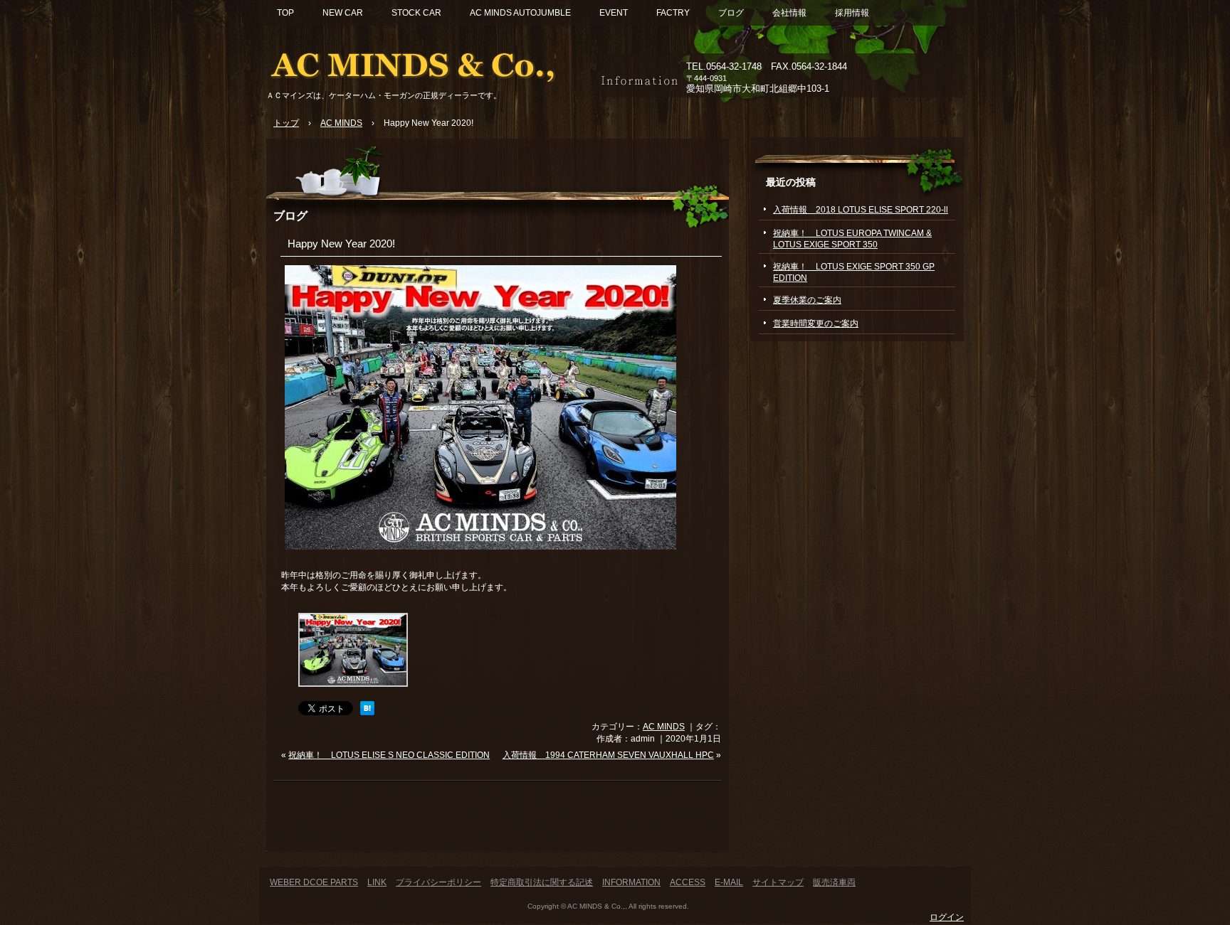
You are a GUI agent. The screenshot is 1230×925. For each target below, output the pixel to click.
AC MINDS (664, 727)
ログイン (947, 917)
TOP (285, 13)
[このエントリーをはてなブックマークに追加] (367, 712)
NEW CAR (342, 13)
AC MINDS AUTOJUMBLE (520, 13)
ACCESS (687, 882)
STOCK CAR (416, 13)
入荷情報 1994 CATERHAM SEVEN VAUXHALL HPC (608, 755)
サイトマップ (778, 882)
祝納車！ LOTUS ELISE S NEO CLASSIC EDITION (389, 755)
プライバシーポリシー (438, 882)
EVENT (613, 13)
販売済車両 (834, 882)
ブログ (731, 13)
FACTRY (673, 13)
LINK (377, 882)
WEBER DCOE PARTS (314, 882)
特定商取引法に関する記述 (541, 882)
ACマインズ (430, 62)
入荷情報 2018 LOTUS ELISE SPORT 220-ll (860, 210)
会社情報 (789, 13)
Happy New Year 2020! (341, 243)
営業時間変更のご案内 (815, 323)
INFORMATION (631, 882)
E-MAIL (729, 882)
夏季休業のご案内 (807, 300)
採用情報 (852, 13)
